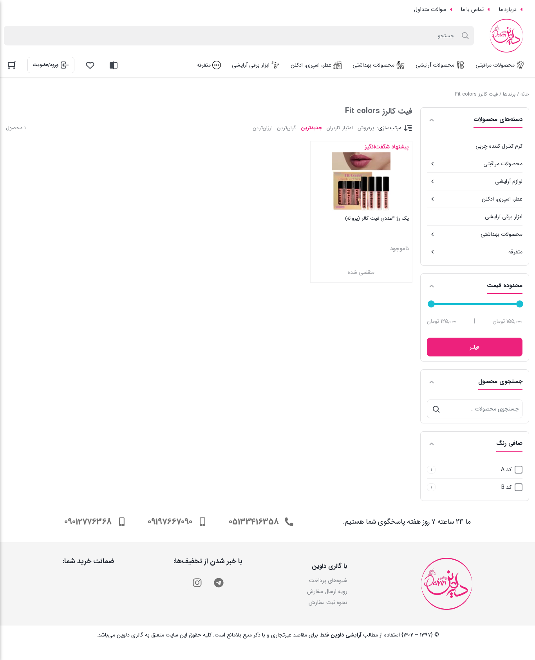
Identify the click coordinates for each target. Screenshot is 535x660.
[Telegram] (218, 582)
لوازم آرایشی (508, 181)
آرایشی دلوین (346, 635)
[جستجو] (436, 409)
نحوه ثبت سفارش (328, 602)
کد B (506, 487)
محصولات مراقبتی (502, 163)
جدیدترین (311, 128)
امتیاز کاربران (340, 128)
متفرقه (515, 252)
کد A (506, 469)
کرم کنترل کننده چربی (498, 146)
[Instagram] (197, 582)
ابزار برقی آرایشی (503, 216)
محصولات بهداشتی (501, 234)
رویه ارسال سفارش (327, 591)
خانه (525, 94)
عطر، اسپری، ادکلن (502, 199)
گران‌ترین (286, 128)
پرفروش (366, 128)
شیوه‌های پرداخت (328, 580)
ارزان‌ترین (263, 128)
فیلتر (474, 347)
